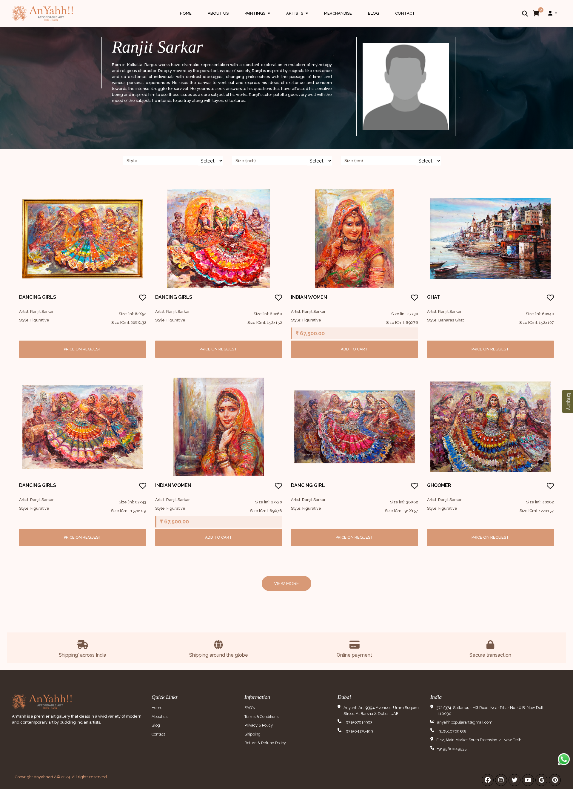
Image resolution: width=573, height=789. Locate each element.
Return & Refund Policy (265, 743)
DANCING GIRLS (37, 297)
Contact (405, 13)
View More (286, 583)
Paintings (257, 19)
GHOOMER (439, 485)
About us (159, 716)
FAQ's (249, 707)
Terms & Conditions (261, 716)
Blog (373, 13)
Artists (297, 19)
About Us (218, 13)
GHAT (433, 297)
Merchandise (338, 13)
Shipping (252, 734)
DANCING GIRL (308, 485)
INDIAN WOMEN (309, 297)
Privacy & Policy (258, 725)
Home (186, 13)
